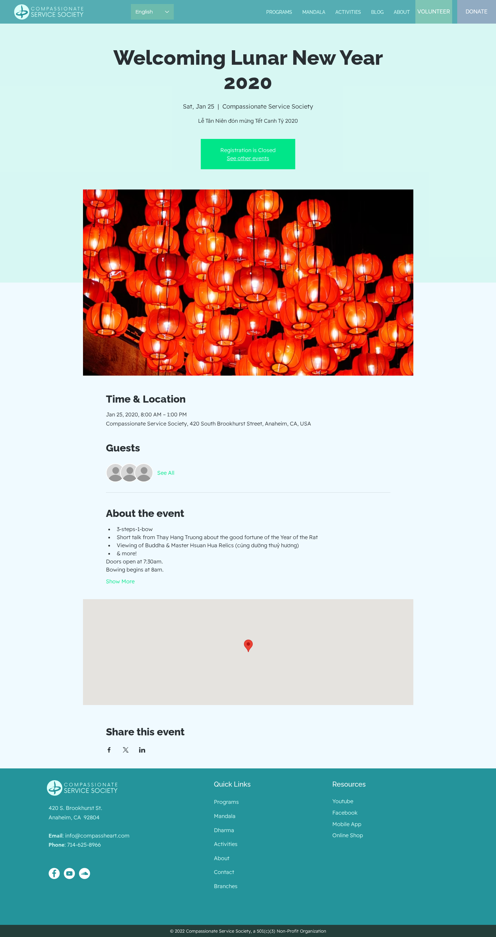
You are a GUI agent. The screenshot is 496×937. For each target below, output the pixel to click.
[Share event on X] (125, 750)
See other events (248, 158)
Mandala (225, 816)
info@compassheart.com (97, 835)
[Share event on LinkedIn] (142, 750)
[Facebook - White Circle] (54, 873)
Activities (226, 844)
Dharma (224, 830)
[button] (313, 12)
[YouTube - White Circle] (69, 873)
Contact (224, 872)
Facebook (345, 812)
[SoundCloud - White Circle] (84, 873)
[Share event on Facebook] (109, 750)
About (221, 858)
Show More (120, 581)
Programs (226, 801)
